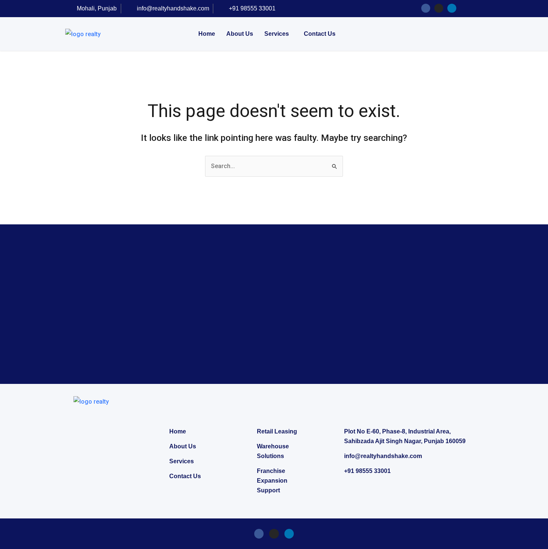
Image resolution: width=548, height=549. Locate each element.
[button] (278, 33)
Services (276, 34)
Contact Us (320, 34)
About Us (239, 34)
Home (206, 34)
